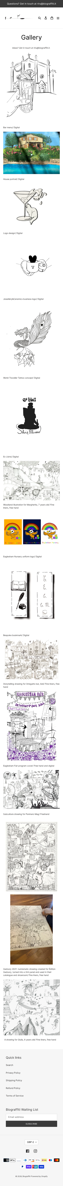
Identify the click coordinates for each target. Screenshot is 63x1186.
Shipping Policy (14, 1080)
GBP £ (30, 1142)
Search (9, 1065)
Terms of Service (15, 1095)
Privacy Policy (13, 1072)
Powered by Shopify (39, 1176)
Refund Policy (13, 1088)
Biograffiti (26, 1176)
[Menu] (58, 18)
